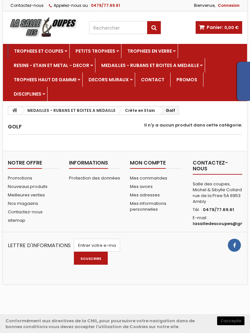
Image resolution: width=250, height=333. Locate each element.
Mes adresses (145, 195)
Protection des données (94, 178)
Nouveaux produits (28, 186)
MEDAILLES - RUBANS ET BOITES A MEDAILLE (150, 65)
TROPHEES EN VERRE (149, 51)
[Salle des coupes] (43, 27)
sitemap (16, 220)
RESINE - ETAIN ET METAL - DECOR (51, 65)
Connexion (229, 5)
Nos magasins (23, 203)
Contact (152, 79)
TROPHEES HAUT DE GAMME (45, 79)
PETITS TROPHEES (95, 51)
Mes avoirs (141, 186)
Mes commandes (148, 178)
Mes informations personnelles (148, 206)
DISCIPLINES (27, 94)
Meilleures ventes (26, 195)
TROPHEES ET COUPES (38, 51)
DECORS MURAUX (109, 79)
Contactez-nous (27, 5)
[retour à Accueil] (14, 110)
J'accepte (231, 321)
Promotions (20, 178)
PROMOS (186, 79)
